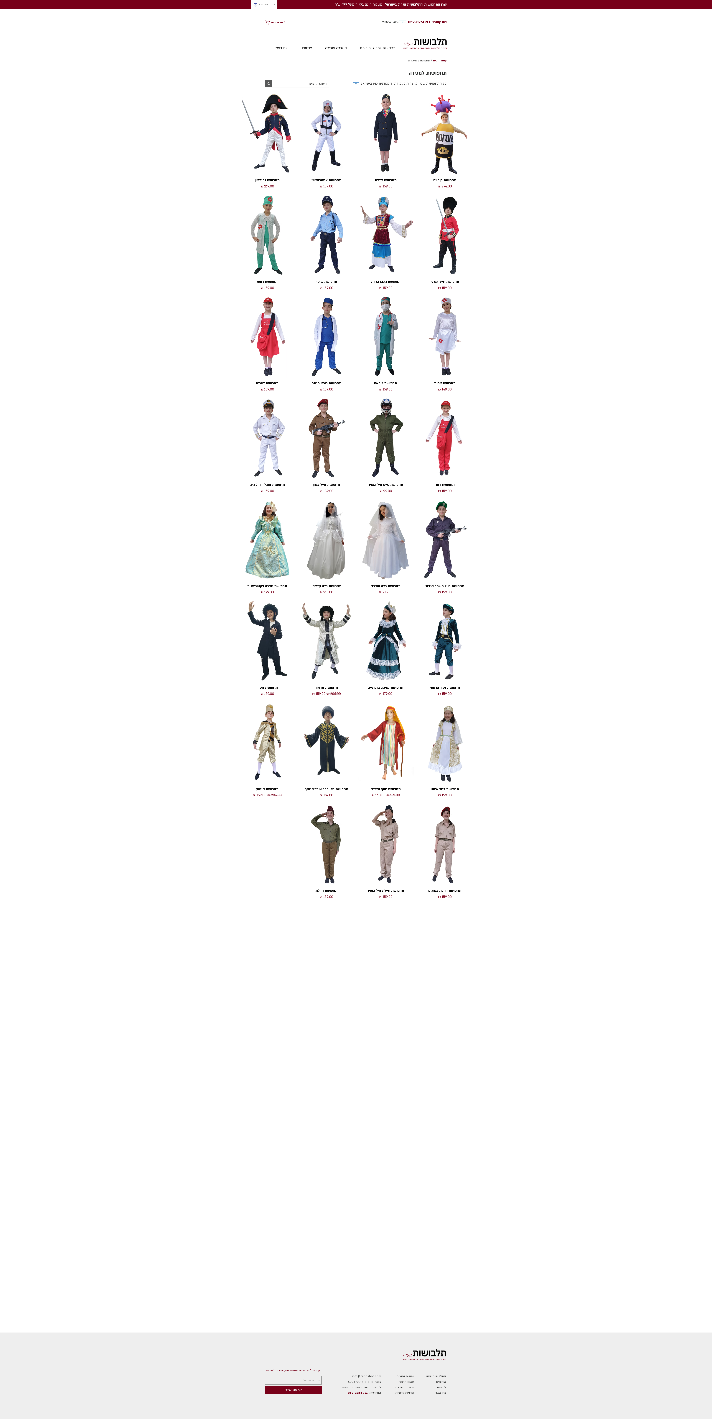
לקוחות (441, 1387)
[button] (276, 22)
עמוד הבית (439, 60)
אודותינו (441, 1382)
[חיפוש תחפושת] (268, 83)
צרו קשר (440, 1393)
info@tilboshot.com (366, 1376)
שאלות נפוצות (405, 1376)
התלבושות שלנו (436, 1376)
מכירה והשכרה (404, 1387)
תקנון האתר (406, 1382)
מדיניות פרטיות (404, 1393)
